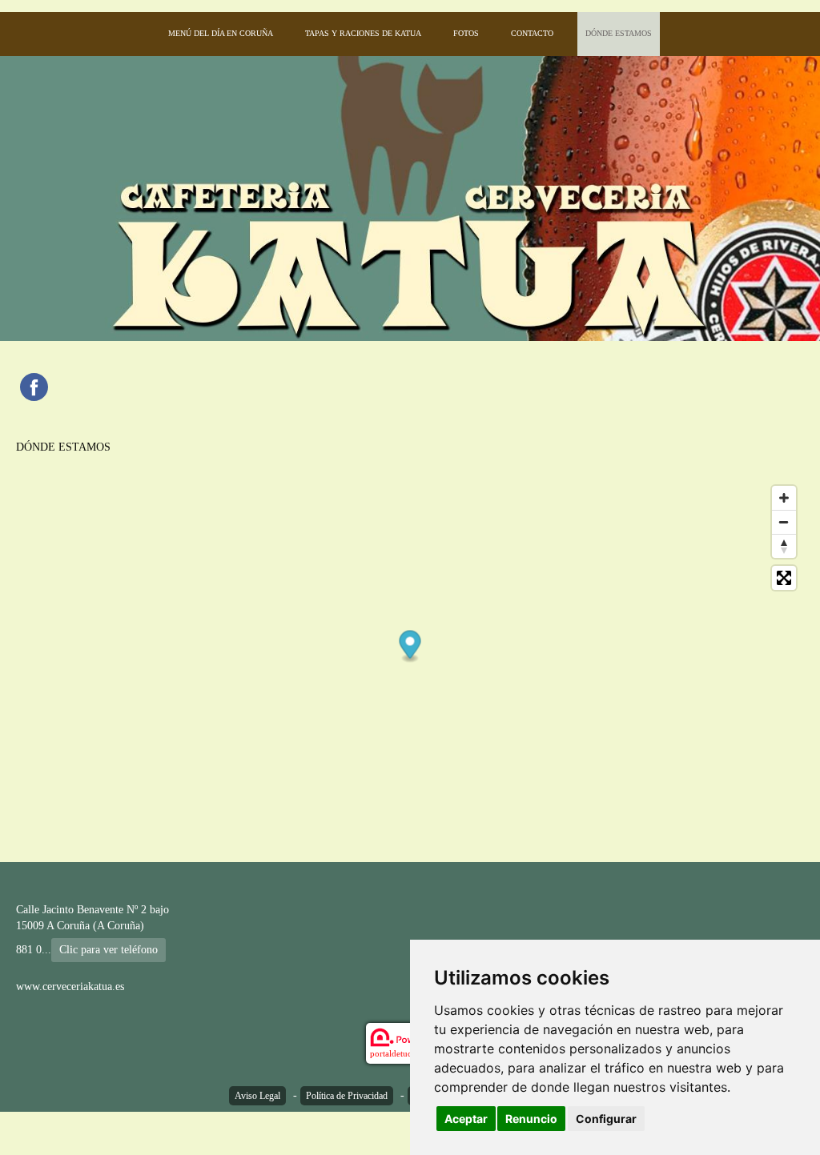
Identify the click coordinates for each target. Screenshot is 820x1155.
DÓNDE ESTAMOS (618, 33)
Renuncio (531, 1118)
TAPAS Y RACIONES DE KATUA (363, 33)
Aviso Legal (257, 1095)
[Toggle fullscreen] (784, 578)
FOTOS (466, 33)
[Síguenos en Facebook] (34, 387)
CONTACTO (532, 33)
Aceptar (466, 1118)
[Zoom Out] (784, 522)
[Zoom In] (784, 498)
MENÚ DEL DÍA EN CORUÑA (220, 33)
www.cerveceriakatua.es (70, 987)
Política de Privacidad (347, 1095)
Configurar (606, 1118)
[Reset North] (784, 546)
